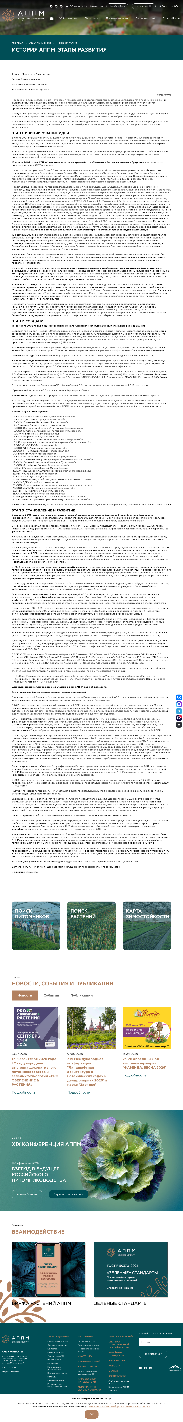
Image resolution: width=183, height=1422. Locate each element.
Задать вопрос (96, 6)
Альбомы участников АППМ (119, 1382)
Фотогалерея (117, 1376)
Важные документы (57, 1373)
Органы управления (57, 1345)
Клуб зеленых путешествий (87, 1380)
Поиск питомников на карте (88, 1350)
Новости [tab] (24, 995)
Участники (85, 1356)
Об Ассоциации (68, 18)
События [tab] (51, 995)
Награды (51, 1377)
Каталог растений (121, 1337)
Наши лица (52, 1363)
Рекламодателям (55, 1380)
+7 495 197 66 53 (9, 1367)
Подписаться (153, 1353)
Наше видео (117, 1361)
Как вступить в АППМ (57, 1342)
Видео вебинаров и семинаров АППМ (88, 1373)
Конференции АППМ (119, 1387)
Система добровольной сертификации (119, 1345)
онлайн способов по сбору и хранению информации (119, 1406)
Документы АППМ (56, 1356)
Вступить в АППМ (143, 6)
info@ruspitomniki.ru (11, 1372)
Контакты (52, 1349)
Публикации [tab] (81, 995)
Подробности (23, 1092)
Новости (114, 1366)
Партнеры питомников (89, 1345)
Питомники (91, 18)
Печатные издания (117, 18)
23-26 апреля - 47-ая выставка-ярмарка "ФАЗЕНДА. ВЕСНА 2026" (145, 1063)
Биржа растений (145, 18)
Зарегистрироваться (68, 1194)
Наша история (67, 43)
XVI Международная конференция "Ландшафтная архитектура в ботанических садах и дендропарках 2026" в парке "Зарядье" (87, 1071)
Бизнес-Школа (171, 18)
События (113, 1391)
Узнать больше (26, 1194)
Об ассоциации (58, 1337)
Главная (17, 43)
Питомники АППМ (86, 1342)
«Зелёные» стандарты (116, 1354)
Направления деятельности (54, 1368)
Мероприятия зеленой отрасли (89, 1388)
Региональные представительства (57, 1385)
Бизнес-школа (88, 1367)
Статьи (113, 1371)
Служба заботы (117, 6)
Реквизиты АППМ (55, 1352)
